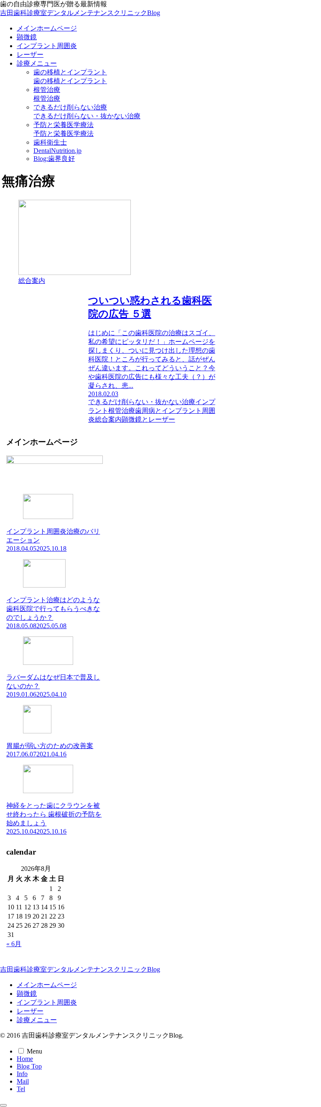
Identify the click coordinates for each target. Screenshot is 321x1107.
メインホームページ (47, 984)
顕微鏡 (27, 993)
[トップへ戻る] (3, 1105)
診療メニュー (37, 1019)
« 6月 (13, 943)
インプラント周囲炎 (47, 1002)
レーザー (30, 1011)
